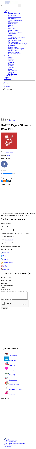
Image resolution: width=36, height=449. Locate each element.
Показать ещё (5, 398)
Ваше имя (4, 283)
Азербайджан (12, 74)
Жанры (6, 12)
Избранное (7, 79)
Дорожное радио (14, 384)
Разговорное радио (14, 13)
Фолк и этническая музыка (16, 37)
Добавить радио (11, 440)
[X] (9, 181)
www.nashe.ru (9, 240)
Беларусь (11, 59)
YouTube (5, 266)
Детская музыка (13, 50)
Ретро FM (12, 394)
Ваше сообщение (6, 299)
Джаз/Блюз (11, 28)
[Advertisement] (18, 105)
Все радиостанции (10, 441)
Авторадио (12, 365)
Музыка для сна (13, 47)
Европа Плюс (13, 380)
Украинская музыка (14, 54)
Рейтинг (7, 77)
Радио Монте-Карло (15, 389)
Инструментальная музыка (16, 49)
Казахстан (11, 62)
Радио (6, 10)
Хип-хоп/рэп (12, 33)
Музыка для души (13, 27)
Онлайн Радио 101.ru (15, 40)
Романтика (11, 45)
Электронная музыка (14, 17)
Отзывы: (12, 121)
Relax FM (12, 375)
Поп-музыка (12, 18)
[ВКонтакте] (2, 181)
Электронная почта (7, 285)
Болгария (11, 72)
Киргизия (11, 65)
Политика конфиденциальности (14, 443)
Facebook (6, 252)
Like (34, 177)
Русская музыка (13, 30)
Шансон (10, 25)
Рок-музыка (12, 15)
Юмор (10, 35)
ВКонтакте (6, 259)
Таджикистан (12, 70)
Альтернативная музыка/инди (17, 43)
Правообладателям (10, 445)
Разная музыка (12, 38)
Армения (11, 67)
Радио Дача (12, 360)
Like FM (11, 370)
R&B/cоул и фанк (13, 52)
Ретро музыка (12, 23)
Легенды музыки (13, 42)
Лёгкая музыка (13, 22)
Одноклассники (8, 262)
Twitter (5, 256)
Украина (10, 60)
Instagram (6, 269)
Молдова (11, 64)
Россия (10, 57)
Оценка (3, 287)
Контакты (7, 446)
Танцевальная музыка (15, 20)
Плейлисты (8, 75)
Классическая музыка (15, 32)
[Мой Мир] (7, 181)
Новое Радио (13, 355)
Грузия (10, 69)
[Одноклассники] (4, 181)
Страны (6, 55)
